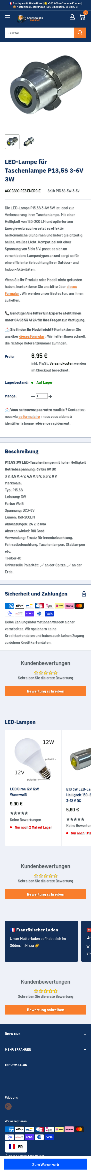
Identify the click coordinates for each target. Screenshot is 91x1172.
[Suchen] (80, 33)
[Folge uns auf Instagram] (8, 1106)
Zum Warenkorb (45, 1164)
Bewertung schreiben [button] (45, 691)
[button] (82, 19)
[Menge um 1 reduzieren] (33, 395)
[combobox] (16, 1146)
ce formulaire (29, 416)
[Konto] (72, 19)
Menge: (11, 396)
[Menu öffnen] (7, 18)
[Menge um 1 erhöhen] (50, 395)
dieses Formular (31, 336)
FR (20, 1146)
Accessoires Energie (23, 191)
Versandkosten (61, 363)
